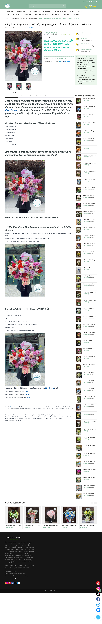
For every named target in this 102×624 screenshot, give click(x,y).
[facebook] (12, 583)
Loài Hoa (67, 14)
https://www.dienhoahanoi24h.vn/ (19, 576)
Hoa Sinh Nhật (47, 11)
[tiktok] (15, 583)
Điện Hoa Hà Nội (34, 11)
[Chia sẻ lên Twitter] (13, 92)
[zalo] (18, 583)
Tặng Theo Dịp (27, 14)
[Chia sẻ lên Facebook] (12, 92)
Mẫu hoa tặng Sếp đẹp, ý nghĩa (85, 95)
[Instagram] (6, 583)
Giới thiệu (76, 14)
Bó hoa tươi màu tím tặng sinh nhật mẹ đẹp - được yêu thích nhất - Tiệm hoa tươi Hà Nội (86, 81)
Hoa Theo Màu (56, 14)
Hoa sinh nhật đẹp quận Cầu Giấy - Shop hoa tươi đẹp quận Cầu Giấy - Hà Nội (86, 72)
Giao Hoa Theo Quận (13, 14)
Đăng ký (94, 1)
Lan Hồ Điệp (81, 11)
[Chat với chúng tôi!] (98, 610)
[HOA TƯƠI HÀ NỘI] (7, 6)
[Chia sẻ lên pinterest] (15, 92)
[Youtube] (9, 583)
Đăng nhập (87, 1)
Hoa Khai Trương (60, 11)
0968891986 (93, 7)
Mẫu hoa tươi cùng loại (15, 503)
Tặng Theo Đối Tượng (41, 14)
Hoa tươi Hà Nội (21, 11)
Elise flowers (11, 110)
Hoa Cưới (71, 11)
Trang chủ (10, 11)
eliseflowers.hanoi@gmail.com (17, 573)
